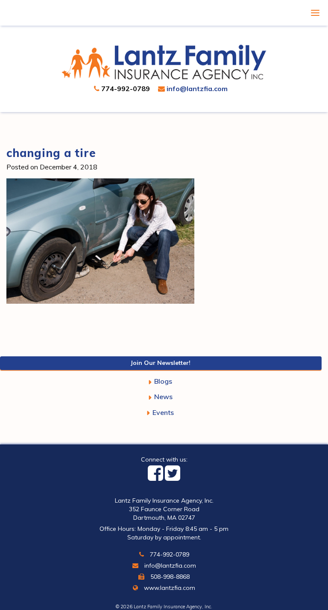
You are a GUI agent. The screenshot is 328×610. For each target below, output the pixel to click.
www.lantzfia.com (168, 588)
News (163, 396)
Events (163, 412)
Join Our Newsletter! (160, 363)
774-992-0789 (125, 88)
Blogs (163, 381)
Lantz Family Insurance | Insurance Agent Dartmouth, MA (164, 62)
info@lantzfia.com (196, 88)
